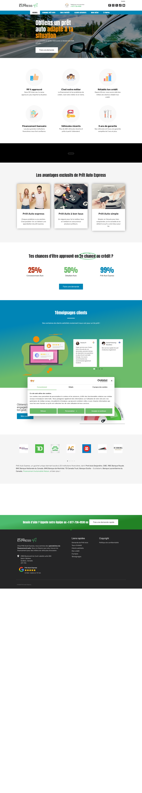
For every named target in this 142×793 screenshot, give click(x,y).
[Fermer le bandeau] (111, 380)
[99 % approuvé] (34, 77)
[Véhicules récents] (71, 114)
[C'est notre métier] (71, 77)
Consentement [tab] (42, 387)
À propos (106, 12)
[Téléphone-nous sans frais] (67, 5)
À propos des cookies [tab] (100, 387)
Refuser (43, 411)
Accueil (35, 12)
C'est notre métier (71, 89)
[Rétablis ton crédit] (107, 77)
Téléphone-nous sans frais (77, 4)
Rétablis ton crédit (108, 89)
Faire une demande (46, 50)
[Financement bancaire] (34, 114)
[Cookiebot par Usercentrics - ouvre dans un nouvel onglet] (99, 380)
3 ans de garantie (107, 126)
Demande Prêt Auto (48, 12)
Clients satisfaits (80, 12)
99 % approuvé (34, 89)
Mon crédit (95, 12)
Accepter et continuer (98, 411)
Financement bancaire (34, 126)
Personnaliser (70, 411)
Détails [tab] (71, 387)
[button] (73, 353)
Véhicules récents (71, 126)
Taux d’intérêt (65, 12)
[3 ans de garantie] (107, 114)
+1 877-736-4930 (76, 6)
